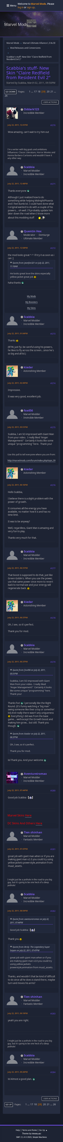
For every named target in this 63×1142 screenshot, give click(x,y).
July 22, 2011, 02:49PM (18, 383)
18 (39, 91)
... (32, 91)
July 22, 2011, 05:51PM (18, 427)
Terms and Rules (29, 1130)
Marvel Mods (16, 24)
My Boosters (31, 302)
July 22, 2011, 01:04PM (18, 333)
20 (48, 91)
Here (28, 815)
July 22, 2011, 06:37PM (18, 617)
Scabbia (29, 167)
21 (51, 91)
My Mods (31, 296)
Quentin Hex (32, 231)
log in (20, 7)
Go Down (10, 91)
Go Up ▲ (43, 1130)
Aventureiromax (35, 774)
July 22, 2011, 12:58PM (18, 247)
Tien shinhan (33, 832)
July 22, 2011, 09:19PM (18, 1013)
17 (35, 91)
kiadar (28, 367)
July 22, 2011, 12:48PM (18, 183)
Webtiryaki (36, 1134)
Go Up (9, 1104)
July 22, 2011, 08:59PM (18, 910)
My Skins (31, 308)
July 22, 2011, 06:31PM (18, 568)
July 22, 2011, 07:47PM (18, 849)
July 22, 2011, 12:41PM (18, 125)
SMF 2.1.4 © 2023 (23, 1137)
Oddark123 (31, 109)
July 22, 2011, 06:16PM (18, 484)
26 (6, 95)
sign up (31, 7)
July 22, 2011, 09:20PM (18, 1072)
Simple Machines (40, 1137)
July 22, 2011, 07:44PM (18, 790)
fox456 (28, 410)
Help (18, 1130)
